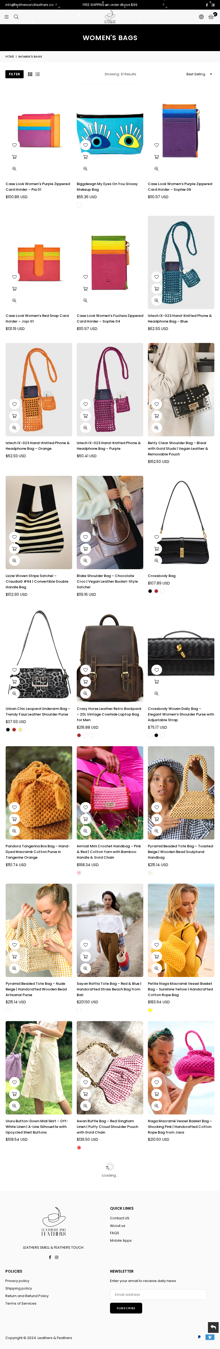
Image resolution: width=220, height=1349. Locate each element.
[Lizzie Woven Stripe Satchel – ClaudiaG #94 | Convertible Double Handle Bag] (39, 522)
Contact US (119, 1218)
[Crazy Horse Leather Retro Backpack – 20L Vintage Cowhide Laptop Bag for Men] (110, 655)
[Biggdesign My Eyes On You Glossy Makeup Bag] (110, 130)
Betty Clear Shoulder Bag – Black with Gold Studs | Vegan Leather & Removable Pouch (178, 448)
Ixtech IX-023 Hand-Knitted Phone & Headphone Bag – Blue (180, 318)
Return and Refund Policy (27, 1295)
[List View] (37, 74)
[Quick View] (14, 169)
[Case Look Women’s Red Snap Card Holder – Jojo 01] (39, 262)
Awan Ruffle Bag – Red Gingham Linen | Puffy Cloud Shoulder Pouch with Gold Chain (107, 1126)
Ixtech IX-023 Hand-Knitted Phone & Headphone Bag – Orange (38, 445)
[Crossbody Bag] (181, 522)
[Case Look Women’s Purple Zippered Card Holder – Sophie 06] (181, 130)
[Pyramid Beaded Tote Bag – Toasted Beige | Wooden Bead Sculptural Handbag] (181, 793)
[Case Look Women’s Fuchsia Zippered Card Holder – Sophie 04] (110, 262)
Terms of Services (20, 1303)
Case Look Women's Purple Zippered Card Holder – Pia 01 (38, 186)
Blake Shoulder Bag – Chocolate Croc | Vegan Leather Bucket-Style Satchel (107, 581)
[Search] (16, 16)
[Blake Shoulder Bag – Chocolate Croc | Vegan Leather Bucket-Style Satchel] (110, 522)
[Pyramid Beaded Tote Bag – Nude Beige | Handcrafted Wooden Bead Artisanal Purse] (39, 930)
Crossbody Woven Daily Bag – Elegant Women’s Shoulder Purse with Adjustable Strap (181, 714)
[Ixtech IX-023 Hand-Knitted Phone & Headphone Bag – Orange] (39, 389)
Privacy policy (17, 1280)
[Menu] (6, 16)
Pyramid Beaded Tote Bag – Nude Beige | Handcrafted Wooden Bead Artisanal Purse (36, 989)
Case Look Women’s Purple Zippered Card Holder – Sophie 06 (180, 186)
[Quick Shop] (156, 549)
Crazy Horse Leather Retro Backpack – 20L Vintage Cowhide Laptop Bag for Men (109, 714)
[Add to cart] (14, 157)
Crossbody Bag (161, 575)
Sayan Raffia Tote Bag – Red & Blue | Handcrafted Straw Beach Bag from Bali (109, 989)
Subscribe (126, 1308)
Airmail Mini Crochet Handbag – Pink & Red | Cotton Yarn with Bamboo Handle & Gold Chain (109, 852)
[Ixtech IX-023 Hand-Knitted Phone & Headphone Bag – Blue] (181, 262)
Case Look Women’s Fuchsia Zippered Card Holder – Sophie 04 (110, 318)
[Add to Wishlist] (14, 145)
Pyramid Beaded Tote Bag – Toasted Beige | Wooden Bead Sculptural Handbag (180, 852)
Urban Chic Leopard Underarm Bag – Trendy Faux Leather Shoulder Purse (38, 711)
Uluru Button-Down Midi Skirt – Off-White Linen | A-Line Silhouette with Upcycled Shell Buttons (37, 1126)
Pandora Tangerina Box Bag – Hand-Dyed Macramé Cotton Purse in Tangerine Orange (38, 852)
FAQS (114, 1232)
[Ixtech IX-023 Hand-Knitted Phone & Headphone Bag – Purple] (110, 389)
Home (9, 56)
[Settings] (201, 17)
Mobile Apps (121, 1240)
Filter (14, 74)
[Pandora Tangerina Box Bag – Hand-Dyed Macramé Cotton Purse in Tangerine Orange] (39, 793)
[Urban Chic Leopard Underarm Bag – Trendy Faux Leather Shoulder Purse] (39, 655)
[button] (211, 17)
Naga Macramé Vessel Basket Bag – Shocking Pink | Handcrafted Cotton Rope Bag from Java (180, 1126)
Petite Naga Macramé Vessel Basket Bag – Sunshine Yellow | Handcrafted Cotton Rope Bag (180, 989)
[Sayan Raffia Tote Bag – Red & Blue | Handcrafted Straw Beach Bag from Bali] (110, 930)
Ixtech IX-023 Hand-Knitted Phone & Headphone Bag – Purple (109, 445)
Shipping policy (18, 1288)
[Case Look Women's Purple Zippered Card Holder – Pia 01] (39, 130)
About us (117, 1225)
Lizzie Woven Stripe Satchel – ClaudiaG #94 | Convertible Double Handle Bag (37, 581)
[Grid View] (30, 74)
